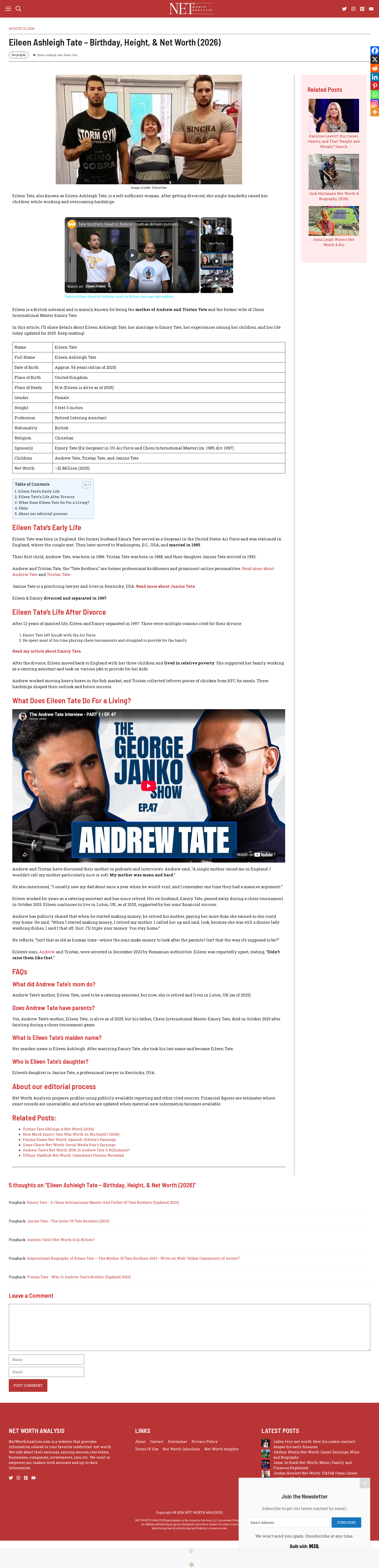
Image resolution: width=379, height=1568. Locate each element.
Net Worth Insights (221, 1449)
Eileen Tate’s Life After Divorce (46, 496)
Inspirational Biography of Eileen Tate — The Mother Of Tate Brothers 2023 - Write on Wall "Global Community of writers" (133, 1258)
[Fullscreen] (229, 232)
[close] (191, 1551)
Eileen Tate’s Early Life (38, 491)
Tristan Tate (58, 574)
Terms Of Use (146, 1449)
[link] (71, 224)
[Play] (203, 232)
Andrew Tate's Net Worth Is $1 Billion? (61, 1239)
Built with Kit (304, 1546)
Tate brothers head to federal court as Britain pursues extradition (131, 224)
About (140, 1441)
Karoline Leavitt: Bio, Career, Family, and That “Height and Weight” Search (334, 141)
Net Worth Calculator (181, 1449)
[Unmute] (208, 232)
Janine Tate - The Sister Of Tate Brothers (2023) (68, 1221)
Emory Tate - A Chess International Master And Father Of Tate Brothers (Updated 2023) (103, 1202)
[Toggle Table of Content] (84, 484)
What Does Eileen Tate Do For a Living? (53, 502)
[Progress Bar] (216, 229)
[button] (18, 9)
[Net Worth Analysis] (191, 9)
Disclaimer (177, 1441)
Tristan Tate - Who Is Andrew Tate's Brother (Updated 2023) (79, 1277)
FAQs (23, 508)
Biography (19, 55)
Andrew (47, 951)
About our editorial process (42, 513)
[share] (191, 222)
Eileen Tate (70, 55)
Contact (157, 1441)
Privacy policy (204, 1441)
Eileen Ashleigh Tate (49, 55)
